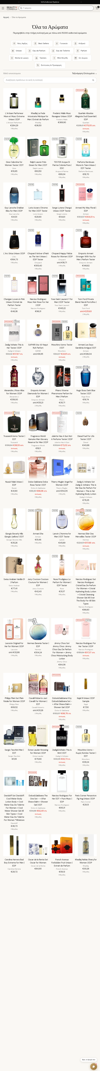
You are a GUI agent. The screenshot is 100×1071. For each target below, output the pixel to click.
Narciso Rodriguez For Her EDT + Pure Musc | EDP (62, 798)
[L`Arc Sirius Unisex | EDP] (14, 239)
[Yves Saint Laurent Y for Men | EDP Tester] (62, 285)
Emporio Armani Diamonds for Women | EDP (38, 393)
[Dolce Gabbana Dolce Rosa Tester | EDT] (38, 467)
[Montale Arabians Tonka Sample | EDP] (86, 1040)
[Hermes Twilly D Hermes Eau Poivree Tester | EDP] (62, 937)
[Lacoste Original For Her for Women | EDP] (14, 629)
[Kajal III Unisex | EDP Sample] (86, 684)
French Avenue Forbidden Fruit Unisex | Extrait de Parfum (61, 862)
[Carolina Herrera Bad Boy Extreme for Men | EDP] (14, 845)
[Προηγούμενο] (19, 2)
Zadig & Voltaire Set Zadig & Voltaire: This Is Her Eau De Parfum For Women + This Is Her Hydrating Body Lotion (85, 488)
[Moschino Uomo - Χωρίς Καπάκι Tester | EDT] (86, 736)
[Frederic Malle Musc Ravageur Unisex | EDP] (62, 99)
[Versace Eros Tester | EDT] (14, 937)
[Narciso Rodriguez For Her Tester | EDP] (86, 629)
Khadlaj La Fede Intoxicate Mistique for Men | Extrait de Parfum (38, 116)
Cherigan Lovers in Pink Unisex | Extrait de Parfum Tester (14, 302)
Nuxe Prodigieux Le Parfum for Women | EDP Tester (62, 582)
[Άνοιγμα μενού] (2, 8)
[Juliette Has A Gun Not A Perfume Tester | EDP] (62, 422)
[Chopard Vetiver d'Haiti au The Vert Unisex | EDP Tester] (38, 239)
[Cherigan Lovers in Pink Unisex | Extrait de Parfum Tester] (14, 285)
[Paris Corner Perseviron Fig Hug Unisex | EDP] (86, 781)
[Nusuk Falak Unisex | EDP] (14, 467)
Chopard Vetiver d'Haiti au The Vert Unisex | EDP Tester (38, 256)
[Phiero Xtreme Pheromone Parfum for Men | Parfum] (62, 376)
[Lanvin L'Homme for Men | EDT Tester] (62, 519)
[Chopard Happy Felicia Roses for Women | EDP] (62, 239)
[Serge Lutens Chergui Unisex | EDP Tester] (62, 193)
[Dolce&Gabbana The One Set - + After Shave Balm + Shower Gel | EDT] (38, 781)
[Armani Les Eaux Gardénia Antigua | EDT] (86, 331)
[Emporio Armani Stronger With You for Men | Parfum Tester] (86, 239)
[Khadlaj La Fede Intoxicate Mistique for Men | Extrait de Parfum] (38, 99)
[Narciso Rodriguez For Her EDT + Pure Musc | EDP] (62, 781)
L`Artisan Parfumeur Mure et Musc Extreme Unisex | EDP (14, 116)
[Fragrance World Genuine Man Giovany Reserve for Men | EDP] (38, 422)
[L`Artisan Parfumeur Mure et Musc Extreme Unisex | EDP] (14, 99)
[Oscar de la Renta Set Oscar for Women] (38, 845)
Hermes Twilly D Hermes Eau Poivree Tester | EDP (62, 954)
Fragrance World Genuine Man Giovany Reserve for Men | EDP (38, 439)
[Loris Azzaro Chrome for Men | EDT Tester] (38, 193)
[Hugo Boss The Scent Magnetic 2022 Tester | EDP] (38, 937)
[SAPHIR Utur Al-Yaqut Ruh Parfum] (38, 331)
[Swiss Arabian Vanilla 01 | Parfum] (14, 565)
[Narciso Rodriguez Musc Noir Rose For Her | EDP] (38, 285)
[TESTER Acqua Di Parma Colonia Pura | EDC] (62, 148)
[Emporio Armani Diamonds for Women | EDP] (38, 376)
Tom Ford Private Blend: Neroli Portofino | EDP (85, 302)
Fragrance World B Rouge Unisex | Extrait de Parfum (86, 954)
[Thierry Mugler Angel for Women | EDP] (62, 467)
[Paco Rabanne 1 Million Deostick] (14, 1040)
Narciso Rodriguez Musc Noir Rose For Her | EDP (38, 302)
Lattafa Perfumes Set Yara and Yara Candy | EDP (62, 908)
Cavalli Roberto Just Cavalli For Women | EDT (38, 701)
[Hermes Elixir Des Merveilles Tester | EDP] (86, 519)
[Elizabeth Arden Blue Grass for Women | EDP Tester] (62, 1040)
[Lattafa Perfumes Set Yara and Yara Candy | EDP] (62, 891)
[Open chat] (93, 1066)
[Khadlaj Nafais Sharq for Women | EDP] (86, 845)
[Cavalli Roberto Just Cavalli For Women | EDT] (38, 684)
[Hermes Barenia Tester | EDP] (38, 629)
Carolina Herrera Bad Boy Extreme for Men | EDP (14, 862)
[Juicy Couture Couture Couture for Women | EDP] (38, 565)
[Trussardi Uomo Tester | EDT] (14, 422)
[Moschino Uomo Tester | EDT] (62, 331)
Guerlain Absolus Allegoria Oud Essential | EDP (86, 116)
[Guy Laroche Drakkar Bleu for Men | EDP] (14, 193)
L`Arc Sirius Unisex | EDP (14, 253)
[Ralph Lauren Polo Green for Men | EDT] (38, 148)
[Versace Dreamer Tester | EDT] (38, 985)
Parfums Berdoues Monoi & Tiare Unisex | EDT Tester (86, 165)
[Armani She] (38, 519)
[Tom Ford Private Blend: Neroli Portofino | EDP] (86, 285)
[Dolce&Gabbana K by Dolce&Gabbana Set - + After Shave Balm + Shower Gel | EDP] (62, 684)
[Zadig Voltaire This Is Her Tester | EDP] (14, 331)
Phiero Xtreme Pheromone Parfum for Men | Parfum (61, 393)
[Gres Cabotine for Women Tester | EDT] (14, 148)
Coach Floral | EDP (62, 999)
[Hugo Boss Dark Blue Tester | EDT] (86, 376)
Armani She (38, 533)
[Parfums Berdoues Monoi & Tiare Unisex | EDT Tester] (86, 148)
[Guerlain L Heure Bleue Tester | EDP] (86, 891)
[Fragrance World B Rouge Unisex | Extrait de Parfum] (86, 937)
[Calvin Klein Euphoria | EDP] (38, 1040)
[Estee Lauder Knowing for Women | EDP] (38, 736)
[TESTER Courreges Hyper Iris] (14, 891)
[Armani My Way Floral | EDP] (86, 193)
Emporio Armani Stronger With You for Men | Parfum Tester (86, 256)
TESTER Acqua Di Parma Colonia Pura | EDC (61, 165)
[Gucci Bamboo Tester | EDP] (14, 985)
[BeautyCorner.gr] (11, 8)
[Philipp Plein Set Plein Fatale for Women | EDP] (14, 684)
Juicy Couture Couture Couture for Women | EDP (38, 582)
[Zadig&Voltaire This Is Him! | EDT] (62, 736)
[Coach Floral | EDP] (62, 985)
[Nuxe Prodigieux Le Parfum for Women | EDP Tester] (62, 565)
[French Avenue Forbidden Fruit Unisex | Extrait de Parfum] (62, 845)
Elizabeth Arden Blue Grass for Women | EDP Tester (62, 1057)
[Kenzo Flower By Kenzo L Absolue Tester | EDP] (38, 891)
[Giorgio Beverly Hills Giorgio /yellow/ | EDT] (14, 519)
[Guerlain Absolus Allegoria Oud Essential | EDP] (86, 99)
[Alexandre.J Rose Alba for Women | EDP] (14, 376)
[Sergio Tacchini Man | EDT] (14, 736)
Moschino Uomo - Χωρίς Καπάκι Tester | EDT (86, 753)
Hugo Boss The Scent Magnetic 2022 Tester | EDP (38, 954)
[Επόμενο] (81, 2)
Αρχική (6, 17)
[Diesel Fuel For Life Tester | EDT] (86, 422)
